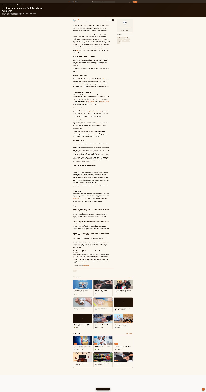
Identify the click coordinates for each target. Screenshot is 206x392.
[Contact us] (203, 389)
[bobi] (74, 20)
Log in (131, 1)
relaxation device (76, 198)
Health (6, 4)
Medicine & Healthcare (121, 39)
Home (3, 4)
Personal (127, 41)
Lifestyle (119, 41)
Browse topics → (130, 277)
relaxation (97, 123)
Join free (135, 1)
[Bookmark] (105, 389)
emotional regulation (100, 63)
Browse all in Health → (129, 333)
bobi (77, 19)
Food (123, 41)
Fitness (128, 39)
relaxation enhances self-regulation (94, 111)
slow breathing (90, 101)
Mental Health (120, 37)
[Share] (108, 389)
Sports (119, 43)
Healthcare (126, 37)
